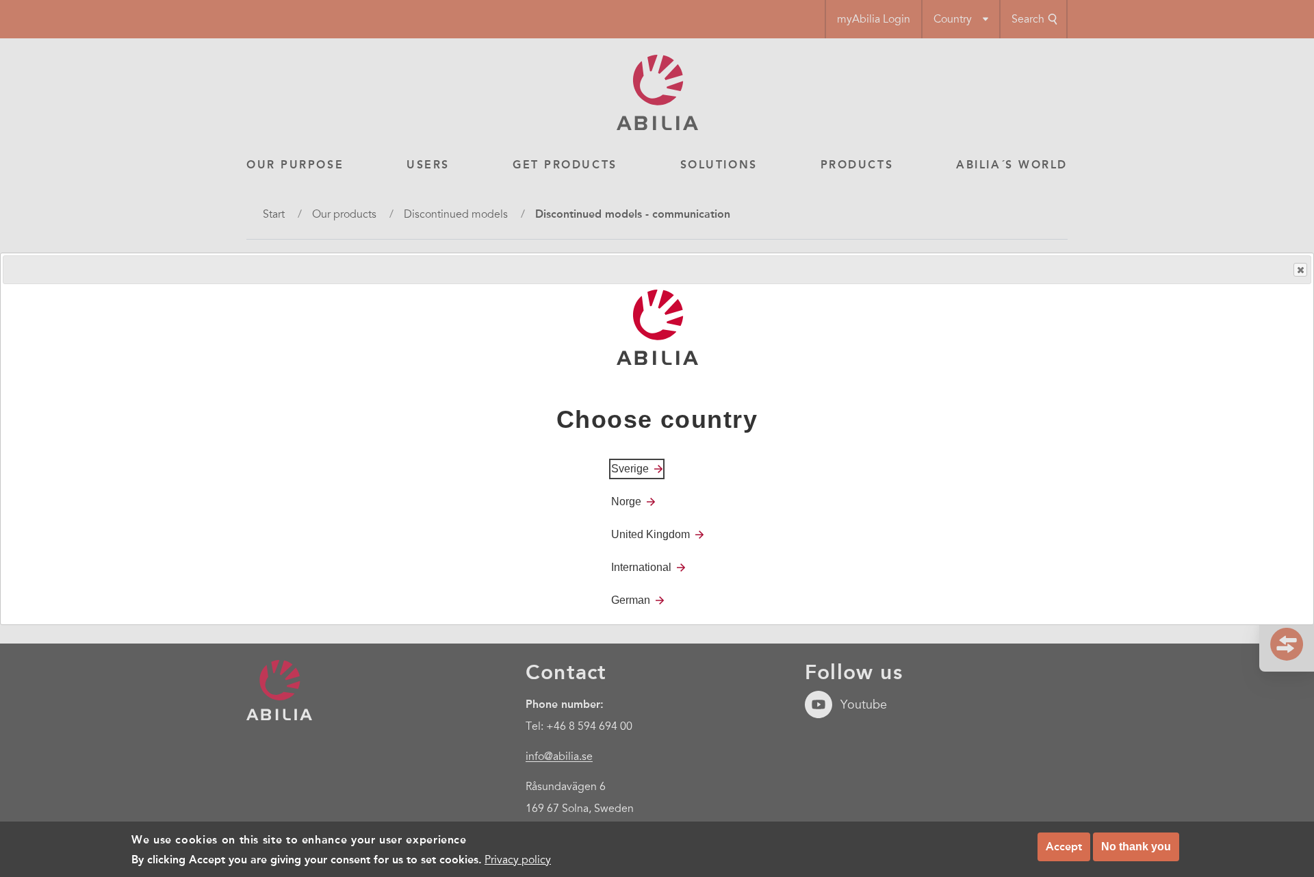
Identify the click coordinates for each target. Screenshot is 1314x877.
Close (1300, 270)
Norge (626, 501)
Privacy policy (518, 859)
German (630, 599)
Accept (1064, 846)
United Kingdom (650, 533)
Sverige (630, 468)
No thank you (1136, 846)
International (641, 566)
